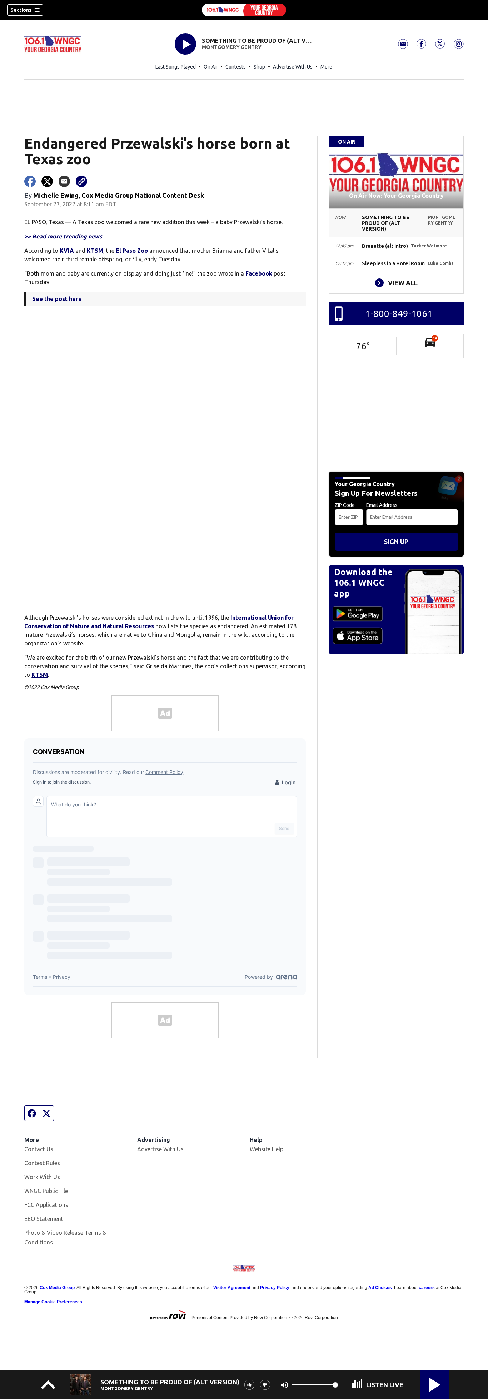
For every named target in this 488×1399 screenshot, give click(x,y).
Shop (259, 67)
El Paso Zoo (132, 250)
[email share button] (64, 181)
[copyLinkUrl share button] (81, 181)
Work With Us (42, 1177)
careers (427, 1287)
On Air (211, 67)
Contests (235, 67)
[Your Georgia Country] (244, 10)
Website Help (266, 1149)
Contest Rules (42, 1163)
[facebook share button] (30, 181)
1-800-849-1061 (399, 313)
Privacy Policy (274, 1287)
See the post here (57, 299)
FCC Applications (46, 1205)
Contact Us (38, 1149)
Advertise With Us (293, 67)
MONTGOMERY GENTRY (232, 47)
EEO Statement (43, 1219)
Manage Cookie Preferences (53, 1301)
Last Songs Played (175, 67)
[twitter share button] (47, 181)
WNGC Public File (46, 1191)
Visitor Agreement (231, 1287)
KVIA (67, 250)
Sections (20, 10)
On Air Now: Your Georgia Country (396, 195)
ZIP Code (345, 505)
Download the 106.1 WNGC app (363, 582)
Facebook (258, 273)
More (326, 67)
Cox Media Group (57, 1287)
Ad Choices (380, 1287)
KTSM (95, 250)
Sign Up (396, 541)
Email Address (382, 505)
